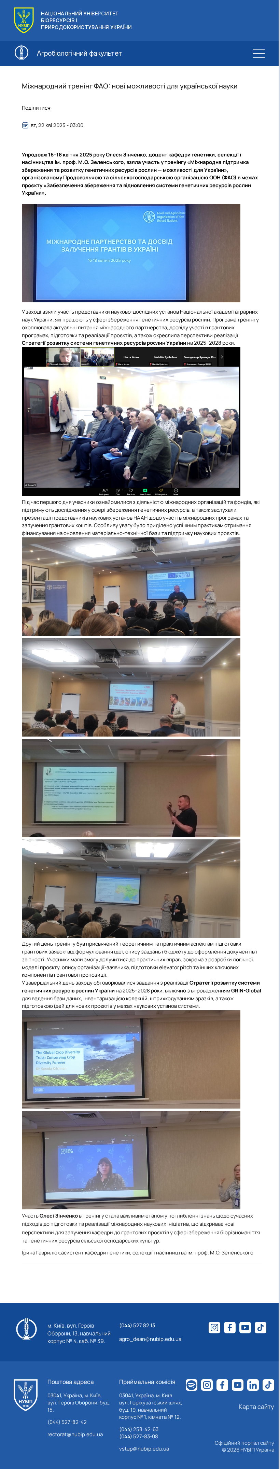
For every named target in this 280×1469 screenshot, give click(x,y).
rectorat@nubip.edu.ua (75, 1434)
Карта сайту (256, 1406)
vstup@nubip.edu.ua (144, 1448)
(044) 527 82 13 (137, 1325)
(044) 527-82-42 (67, 1422)
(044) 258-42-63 (138, 1429)
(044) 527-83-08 (138, 1436)
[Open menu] (258, 53)
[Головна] (26, 1395)
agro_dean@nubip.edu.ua (150, 1339)
